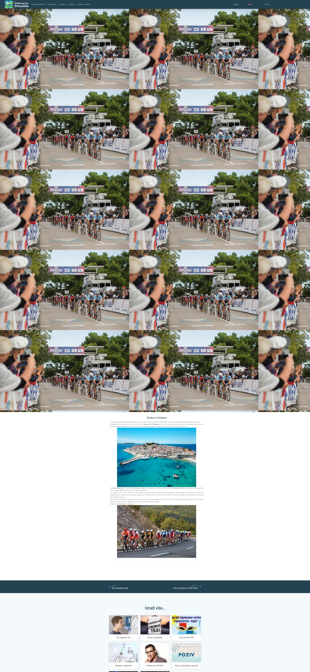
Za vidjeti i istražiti (38, 4)
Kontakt (87, 4)
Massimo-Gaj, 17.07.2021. (155, 665)
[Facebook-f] (265, 4)
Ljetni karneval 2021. (186, 637)
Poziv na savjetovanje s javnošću (186, 665)
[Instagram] (268, 4)
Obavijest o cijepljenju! (123, 665)
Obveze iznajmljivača (155, 637)
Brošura (80, 4)
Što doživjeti (52, 4)
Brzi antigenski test (124, 637)
